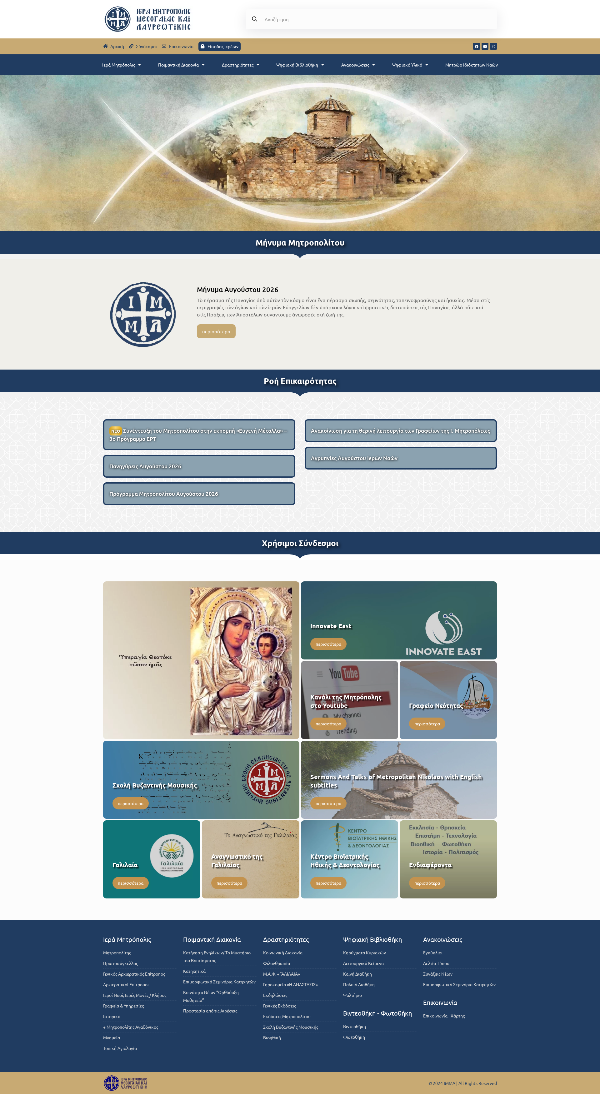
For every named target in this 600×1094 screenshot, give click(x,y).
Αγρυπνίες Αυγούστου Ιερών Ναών (354, 458)
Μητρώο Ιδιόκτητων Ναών (471, 64)
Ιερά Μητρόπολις (118, 64)
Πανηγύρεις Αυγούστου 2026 (145, 466)
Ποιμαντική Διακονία (178, 64)
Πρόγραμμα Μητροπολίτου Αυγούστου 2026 (163, 493)
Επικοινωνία (440, 1002)
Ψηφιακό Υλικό (407, 64)
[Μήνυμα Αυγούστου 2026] (143, 314)
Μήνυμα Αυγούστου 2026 (237, 289)
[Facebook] (476, 46)
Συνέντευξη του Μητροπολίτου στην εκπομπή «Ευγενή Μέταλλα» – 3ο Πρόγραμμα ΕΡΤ (198, 434)
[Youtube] (485, 46)
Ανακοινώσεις (355, 64)
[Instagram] (493, 46)
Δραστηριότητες (237, 64)
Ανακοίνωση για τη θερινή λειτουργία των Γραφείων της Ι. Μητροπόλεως (400, 430)
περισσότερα (216, 331)
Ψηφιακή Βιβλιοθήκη (297, 64)
